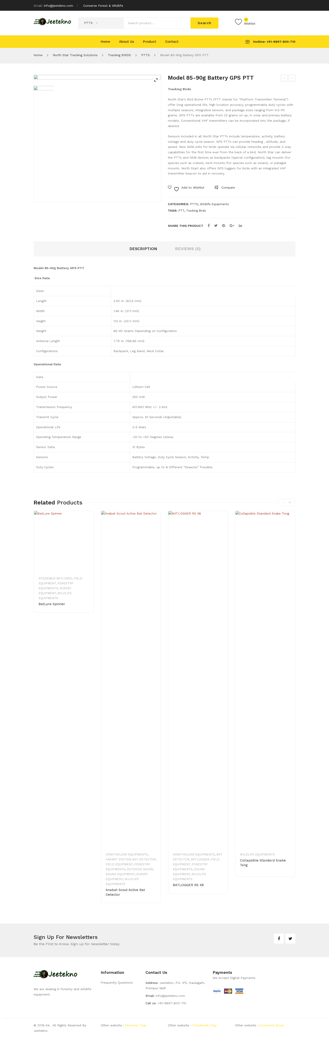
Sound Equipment (120, 874)
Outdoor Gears (140, 869)
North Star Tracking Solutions (75, 55)
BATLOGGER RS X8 (188, 885)
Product (149, 42)
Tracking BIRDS (119, 55)
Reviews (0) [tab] (188, 248)
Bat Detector (144, 859)
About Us (126, 42)
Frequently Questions (117, 982)
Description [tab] (143, 248)
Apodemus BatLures (55, 578)
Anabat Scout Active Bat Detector (125, 892)
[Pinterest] (223, 226)
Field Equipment (119, 864)
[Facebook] (209, 226)
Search (204, 23)
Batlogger (200, 859)
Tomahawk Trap (204, 1025)
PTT (181, 210)
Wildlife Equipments (214, 204)
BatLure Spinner (51, 604)
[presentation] (284, 502)
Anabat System (118, 859)
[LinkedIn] (240, 226)
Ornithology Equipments (127, 854)
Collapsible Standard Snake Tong (263, 862)
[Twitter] (216, 226)
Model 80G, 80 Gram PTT (284, 78)
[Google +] (232, 226)
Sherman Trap (135, 1025)
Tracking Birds (196, 210)
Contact (172, 42)
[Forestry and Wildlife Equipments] (53, 21)
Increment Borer (271, 1025)
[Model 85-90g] (50, 102)
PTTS (145, 55)
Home (105, 42)
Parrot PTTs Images (292, 78)
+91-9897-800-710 (172, 1003)
